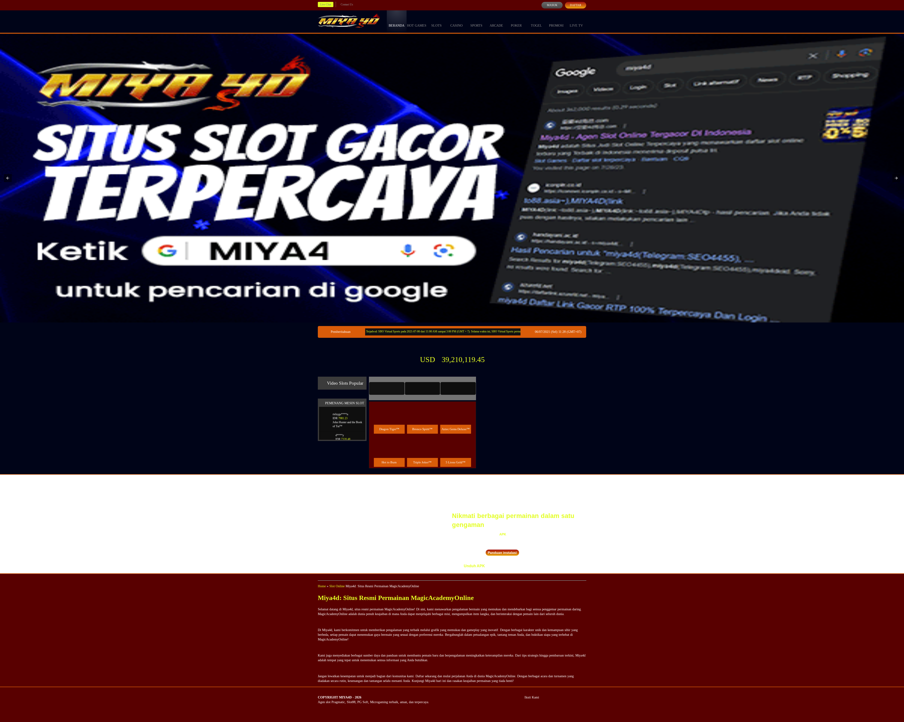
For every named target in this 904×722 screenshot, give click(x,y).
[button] (8, 178)
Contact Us (347, 4)
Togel (536, 25)
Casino (456, 25)
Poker (516, 25)
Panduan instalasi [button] (502, 553)
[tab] (386, 388)
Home (322, 586)
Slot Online (337, 586)
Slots (436, 25)
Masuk (552, 5)
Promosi (556, 25)
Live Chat (325, 4)
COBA (389, 408)
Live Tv (576, 25)
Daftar (575, 5)
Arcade (496, 25)
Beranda (396, 25)
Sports (476, 25)
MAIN (389, 418)
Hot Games (416, 25)
